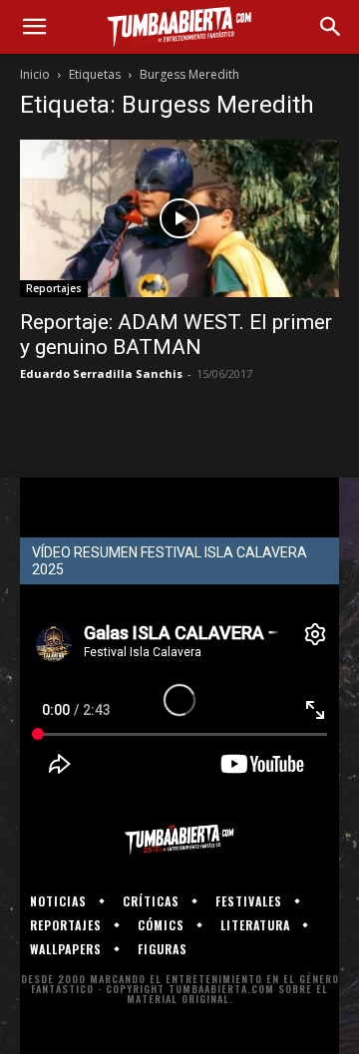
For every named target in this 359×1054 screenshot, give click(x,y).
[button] (34, 27)
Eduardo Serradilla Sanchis (101, 373)
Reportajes (54, 288)
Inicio (35, 74)
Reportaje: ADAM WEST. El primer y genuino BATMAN (176, 334)
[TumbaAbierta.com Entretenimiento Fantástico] (179, 840)
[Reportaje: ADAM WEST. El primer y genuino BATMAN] (179, 218)
